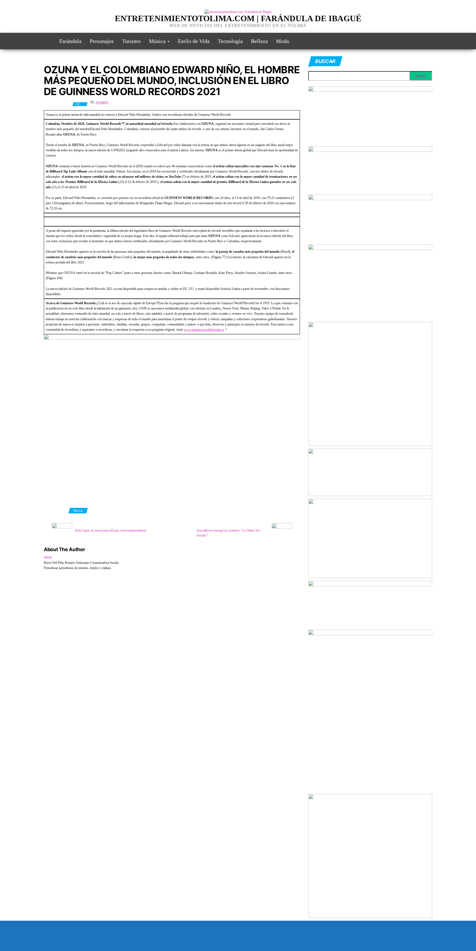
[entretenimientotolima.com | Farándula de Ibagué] (47, 41)
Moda (282, 41)
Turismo (131, 41)
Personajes (102, 41)
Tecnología (230, 41)
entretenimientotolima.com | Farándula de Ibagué (238, 18)
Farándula (70, 41)
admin (101, 103)
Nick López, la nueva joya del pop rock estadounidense (111, 530)
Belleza (259, 41)
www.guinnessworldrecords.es (204, 330)
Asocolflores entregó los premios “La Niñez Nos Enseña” (228, 533)
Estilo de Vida (194, 41)
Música (158, 41)
